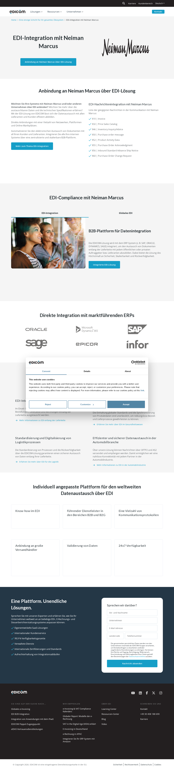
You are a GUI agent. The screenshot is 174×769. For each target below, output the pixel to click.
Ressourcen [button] (53, 11)
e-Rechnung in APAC (72, 734)
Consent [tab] (46, 371)
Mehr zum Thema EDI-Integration (32, 146)
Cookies (157, 764)
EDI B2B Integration (20, 714)
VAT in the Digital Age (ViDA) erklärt (79, 724)
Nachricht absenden (132, 663)
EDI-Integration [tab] (50, 213)
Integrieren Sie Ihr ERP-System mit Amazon (79, 740)
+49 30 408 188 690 (150, 714)
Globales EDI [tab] (125, 213)
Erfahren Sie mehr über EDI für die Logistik (38, 461)
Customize (85, 404)
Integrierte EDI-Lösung (104, 264)
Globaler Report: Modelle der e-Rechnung (77, 717)
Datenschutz (146, 764)
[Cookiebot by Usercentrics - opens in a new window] (133, 363)
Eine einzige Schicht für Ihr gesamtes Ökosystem (41, 20)
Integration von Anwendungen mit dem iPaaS (32, 719)
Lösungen (35, 11)
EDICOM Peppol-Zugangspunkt (25, 724)
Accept (126, 404)
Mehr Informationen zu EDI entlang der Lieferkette (42, 420)
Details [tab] (87, 371)
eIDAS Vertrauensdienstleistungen (27, 729)
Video (104, 724)
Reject (48, 404)
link (142, 390)
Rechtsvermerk (131, 764)
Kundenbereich (146, 3)
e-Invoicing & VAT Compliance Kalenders (77, 710)
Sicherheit (117, 764)
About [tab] (128, 371)
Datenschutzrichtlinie (137, 656)
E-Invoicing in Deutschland (75, 729)
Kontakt (158, 11)
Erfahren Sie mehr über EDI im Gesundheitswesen (120, 424)
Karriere (132, 3)
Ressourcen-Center (110, 714)
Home (13, 20)
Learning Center (109, 709)
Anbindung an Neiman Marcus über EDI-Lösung (48, 62)
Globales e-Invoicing (20, 709)
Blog (104, 719)
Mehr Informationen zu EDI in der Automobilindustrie (121, 465)
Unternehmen (74, 11)
